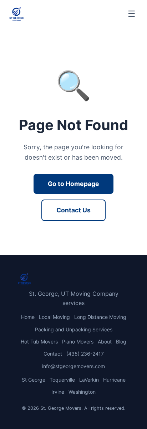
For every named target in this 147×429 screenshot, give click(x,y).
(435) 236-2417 (85, 354)
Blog (121, 341)
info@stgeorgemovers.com (73, 366)
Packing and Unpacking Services (73, 329)
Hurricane (114, 380)
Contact (53, 354)
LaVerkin (89, 380)
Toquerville (62, 380)
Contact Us (73, 210)
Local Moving (54, 317)
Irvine (57, 392)
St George (33, 380)
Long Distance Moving (100, 317)
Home (28, 317)
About (105, 341)
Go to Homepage (73, 183)
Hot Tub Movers (39, 341)
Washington (82, 392)
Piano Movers (77, 341)
